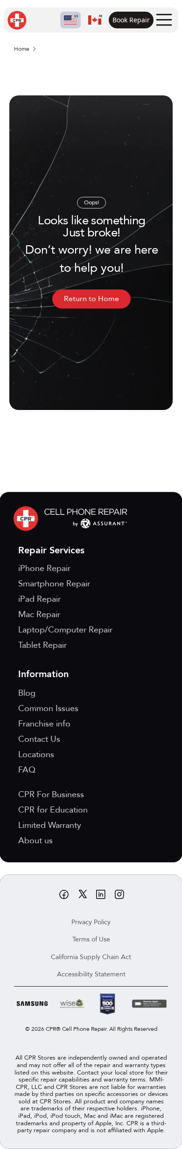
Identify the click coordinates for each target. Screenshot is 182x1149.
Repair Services (51, 550)
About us (35, 841)
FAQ (26, 770)
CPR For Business (51, 794)
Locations (36, 754)
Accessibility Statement (91, 974)
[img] (73, 518)
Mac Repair (39, 614)
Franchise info (44, 724)
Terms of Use (91, 939)
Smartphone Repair (54, 584)
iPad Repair (39, 599)
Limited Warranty (49, 825)
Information (43, 674)
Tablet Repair (42, 645)
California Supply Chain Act (91, 957)
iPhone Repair (44, 568)
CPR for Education (53, 810)
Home (21, 49)
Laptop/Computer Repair (65, 630)
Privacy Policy (91, 922)
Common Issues (48, 708)
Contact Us (39, 739)
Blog (26, 693)
